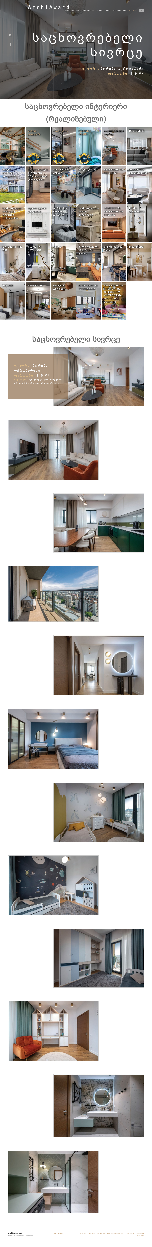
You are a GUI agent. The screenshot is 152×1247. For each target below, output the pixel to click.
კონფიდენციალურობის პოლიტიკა (110, 1233)
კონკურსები (88, 10)
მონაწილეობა (104, 10)
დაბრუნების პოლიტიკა (135, 1233)
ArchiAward (48, 7)
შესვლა (132, 10)
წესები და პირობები (87, 1233)
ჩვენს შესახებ (72, 10)
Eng (141, 10)
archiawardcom (15, 1233)
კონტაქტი (140, 1235)
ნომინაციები (119, 10)
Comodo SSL (58, 1233)
